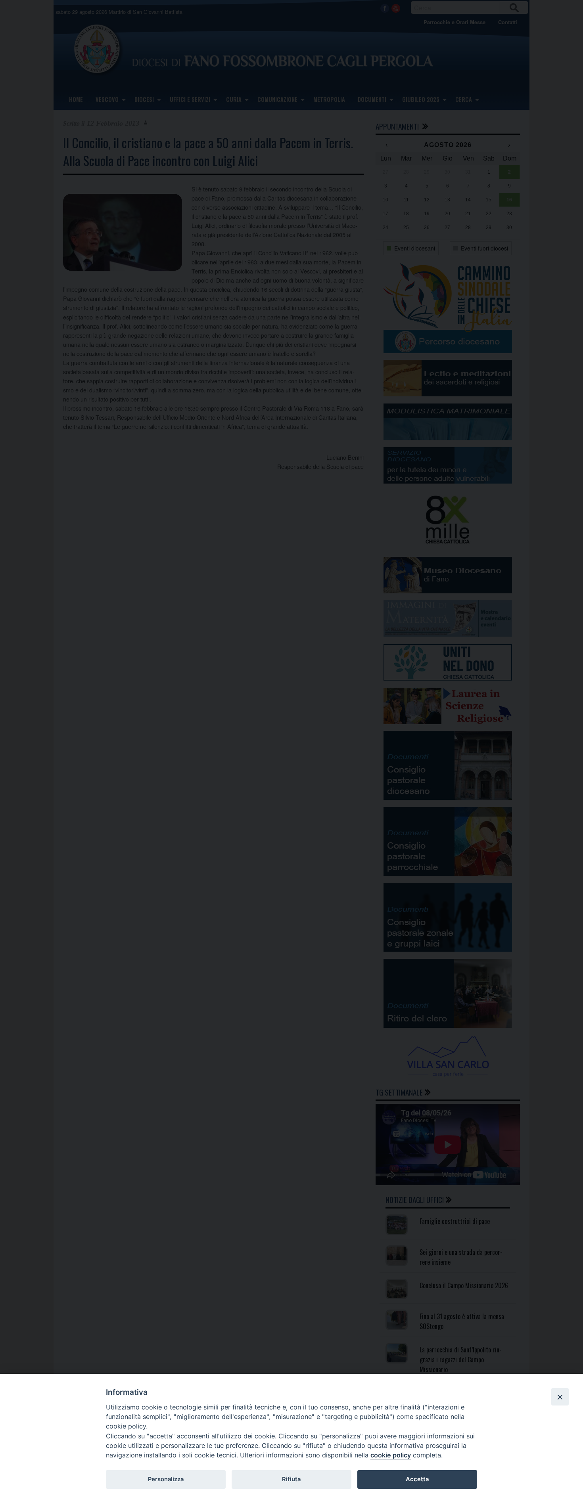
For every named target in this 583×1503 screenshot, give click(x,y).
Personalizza (166, 1479)
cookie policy (390, 1455)
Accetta (417, 1479)
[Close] (560, 1396)
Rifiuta (291, 1479)
